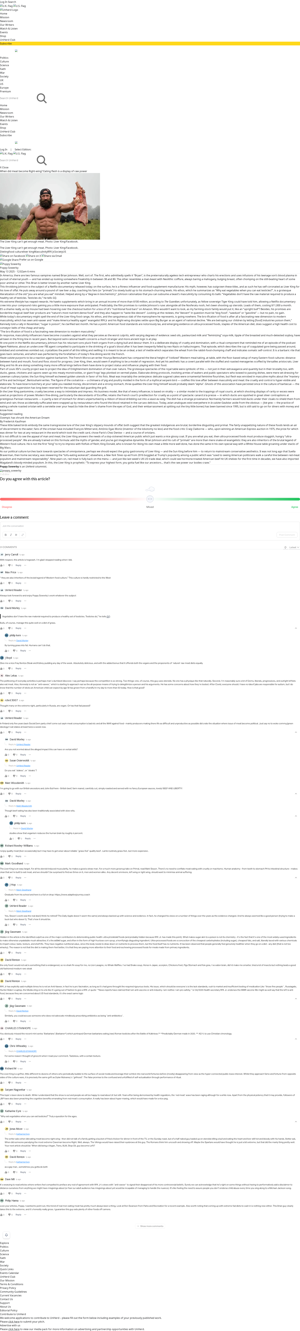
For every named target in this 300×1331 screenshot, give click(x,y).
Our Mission (7, 1280)
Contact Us (6, 1299)
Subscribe (6, 43)
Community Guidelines (13, 1291)
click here (14, 1321)
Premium (5, 91)
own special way (228, 444)
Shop (3, 36)
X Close (4, 167)
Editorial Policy (8, 1310)
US (1, 84)
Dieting (4, 251)
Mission (4, 17)
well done (181, 444)
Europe (4, 87)
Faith (3, 69)
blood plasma (286, 275)
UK (1, 80)
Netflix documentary (62, 286)
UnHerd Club (7, 40)
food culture (16, 251)
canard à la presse (205, 395)
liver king (28, 251)
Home (3, 13)
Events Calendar (9, 1273)
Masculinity (41, 251)
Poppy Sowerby (9, 267)
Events (4, 32)
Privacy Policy (8, 1288)
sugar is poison (50, 324)
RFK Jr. (51, 251)
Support (5, 1303)
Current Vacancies (11, 1295)
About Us (5, 1306)
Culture (4, 61)
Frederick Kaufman (13, 421)
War (2, 72)
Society (4, 76)
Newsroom (6, 21)
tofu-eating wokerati (76, 455)
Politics (4, 57)
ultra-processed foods (207, 324)
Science (4, 65)
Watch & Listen (9, 28)
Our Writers (7, 25)
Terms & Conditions (11, 1284)
